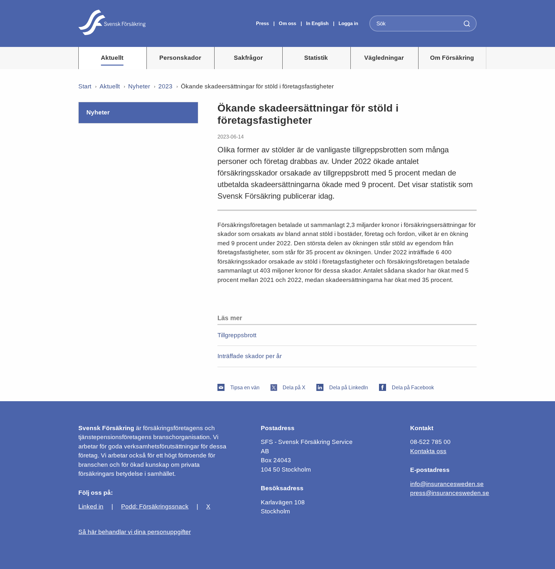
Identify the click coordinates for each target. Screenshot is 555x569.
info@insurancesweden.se (447, 484)
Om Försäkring (452, 57)
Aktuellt (112, 57)
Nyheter (139, 86)
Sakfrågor (248, 57)
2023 (165, 86)
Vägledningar (384, 57)
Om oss (288, 23)
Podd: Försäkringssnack (155, 506)
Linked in (90, 506)
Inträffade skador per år (249, 356)
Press (263, 23)
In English (317, 23)
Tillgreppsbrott (236, 335)
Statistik (316, 57)
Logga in (348, 23)
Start (84, 86)
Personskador (180, 57)
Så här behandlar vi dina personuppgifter (134, 531)
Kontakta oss (428, 451)
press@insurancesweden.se (449, 493)
